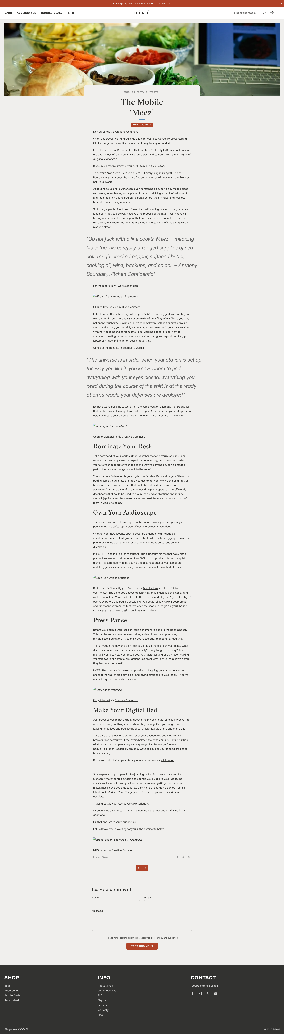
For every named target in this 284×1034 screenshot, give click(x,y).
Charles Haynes (102, 306)
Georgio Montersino (105, 436)
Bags (8, 13)
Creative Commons (126, 131)
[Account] (264, 13)
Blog (100, 1014)
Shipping (103, 1000)
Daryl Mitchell (101, 700)
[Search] (278, 13)
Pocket (106, 748)
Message (97, 910)
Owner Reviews (107, 990)
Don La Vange (101, 131)
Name (95, 897)
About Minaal (106, 985)
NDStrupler (99, 850)
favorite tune (150, 588)
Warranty (103, 1010)
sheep (99, 778)
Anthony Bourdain (122, 143)
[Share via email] (189, 856)
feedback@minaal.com (205, 985)
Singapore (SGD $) (245, 13)
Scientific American (121, 188)
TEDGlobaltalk (109, 553)
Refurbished (11, 1000)
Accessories (26, 13)
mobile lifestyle (136, 92)
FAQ (100, 995)
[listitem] (142, 3)
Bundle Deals (52, 13)
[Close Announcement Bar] (281, 3)
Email (147, 897)
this (180, 638)
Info (70, 13)
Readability (121, 748)
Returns (102, 1005)
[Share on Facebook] (177, 856)
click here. (167, 760)
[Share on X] (183, 856)
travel (155, 92)
